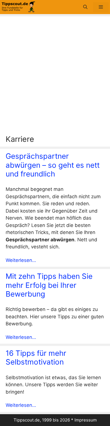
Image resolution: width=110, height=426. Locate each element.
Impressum (85, 420)
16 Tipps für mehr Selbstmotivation (36, 357)
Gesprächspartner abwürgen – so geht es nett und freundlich (53, 165)
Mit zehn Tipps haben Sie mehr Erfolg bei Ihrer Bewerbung (49, 285)
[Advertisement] (55, 77)
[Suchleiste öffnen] (85, 7)
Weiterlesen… (21, 260)
